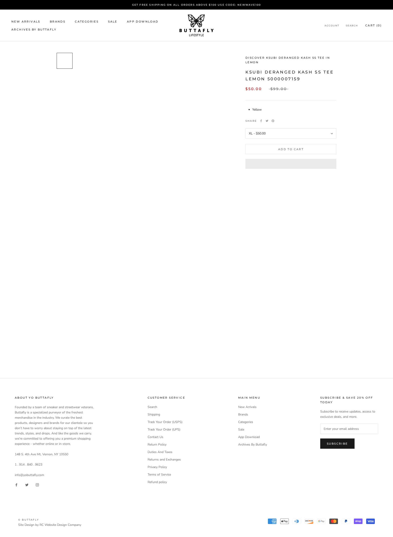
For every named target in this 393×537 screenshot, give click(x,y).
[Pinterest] (273, 120)
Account (332, 25)
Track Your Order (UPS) (164, 429)
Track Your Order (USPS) (165, 422)
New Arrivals (25, 21)
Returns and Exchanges (164, 459)
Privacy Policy (157, 467)
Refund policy (157, 482)
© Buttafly (28, 519)
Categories (86, 21)
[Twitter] (267, 120)
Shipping (154, 414)
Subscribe (337, 443)
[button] (290, 164)
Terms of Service (159, 474)
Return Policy (157, 444)
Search (352, 25)
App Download (143, 21)
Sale (112, 21)
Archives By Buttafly (33, 29)
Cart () (373, 25)
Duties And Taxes (160, 452)
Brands (57, 21)
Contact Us (155, 437)
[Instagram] (37, 484)
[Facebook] (261, 120)
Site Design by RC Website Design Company (49, 525)
